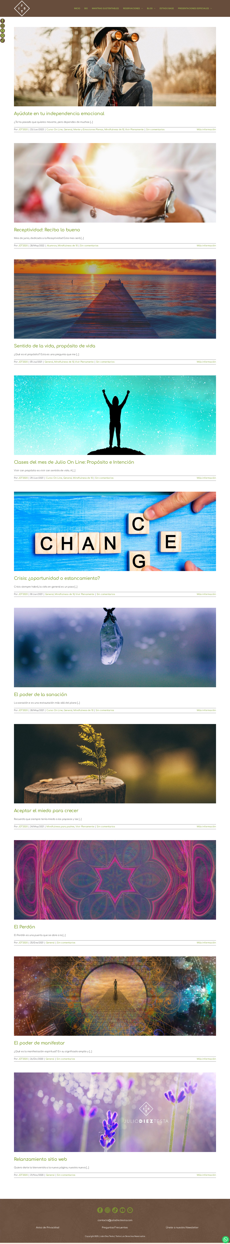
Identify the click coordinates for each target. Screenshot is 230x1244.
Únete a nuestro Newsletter (182, 1227)
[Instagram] (107, 1210)
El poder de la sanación (40, 694)
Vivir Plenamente (134, 129)
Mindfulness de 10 (114, 129)
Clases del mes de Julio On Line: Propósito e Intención (74, 462)
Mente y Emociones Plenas (88, 129)
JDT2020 (23, 129)
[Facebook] (100, 1210)
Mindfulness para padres (60, 826)
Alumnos (52, 245)
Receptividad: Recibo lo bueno (47, 229)
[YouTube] (122, 1210)
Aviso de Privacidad (47, 1227)
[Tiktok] (115, 1210)
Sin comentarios (155, 129)
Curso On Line (54, 129)
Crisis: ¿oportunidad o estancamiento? (57, 578)
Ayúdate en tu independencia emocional (59, 113)
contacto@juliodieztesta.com (115, 1220)
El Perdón (24, 927)
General (68, 129)
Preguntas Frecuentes (115, 1227)
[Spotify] (130, 1210)
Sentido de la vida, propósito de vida (54, 346)
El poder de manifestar (39, 1043)
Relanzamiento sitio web (40, 1159)
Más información (206, 129)
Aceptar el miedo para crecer (46, 810)
